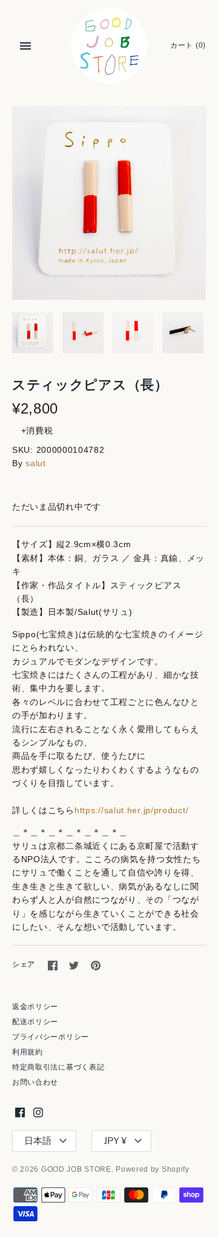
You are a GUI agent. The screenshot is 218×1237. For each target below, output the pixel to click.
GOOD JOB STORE (76, 1169)
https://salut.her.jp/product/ (131, 810)
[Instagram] (38, 1112)
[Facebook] (20, 1112)
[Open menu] (25, 46)
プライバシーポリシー (50, 1037)
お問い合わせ (35, 1082)
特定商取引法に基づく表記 (58, 1067)
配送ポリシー (35, 1022)
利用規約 (27, 1052)
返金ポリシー (35, 1006)
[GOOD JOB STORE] (109, 45)
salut (35, 463)
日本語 (37, 1140)
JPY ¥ (115, 1140)
